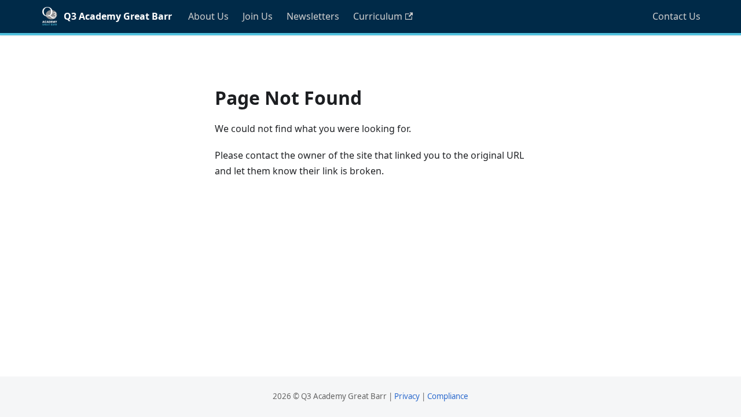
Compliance (447, 396)
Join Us (258, 16)
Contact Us (676, 16)
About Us (208, 16)
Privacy (407, 396)
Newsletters (313, 16)
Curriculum (377, 16)
